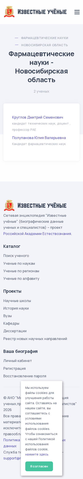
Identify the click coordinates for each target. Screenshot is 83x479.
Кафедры (11, 323)
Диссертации (15, 330)
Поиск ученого (16, 255)
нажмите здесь (36, 454)
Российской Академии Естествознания (37, 233)
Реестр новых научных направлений (35, 338)
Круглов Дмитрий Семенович (37, 117)
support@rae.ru (16, 458)
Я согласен (39, 466)
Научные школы (17, 300)
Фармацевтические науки (44, 38)
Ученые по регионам (21, 270)
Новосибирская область (44, 45)
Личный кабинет (17, 360)
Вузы (7, 315)
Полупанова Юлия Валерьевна (39, 137)
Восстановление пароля (24, 376)
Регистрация (14, 368)
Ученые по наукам (19, 263)
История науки (16, 308)
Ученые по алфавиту (21, 278)
